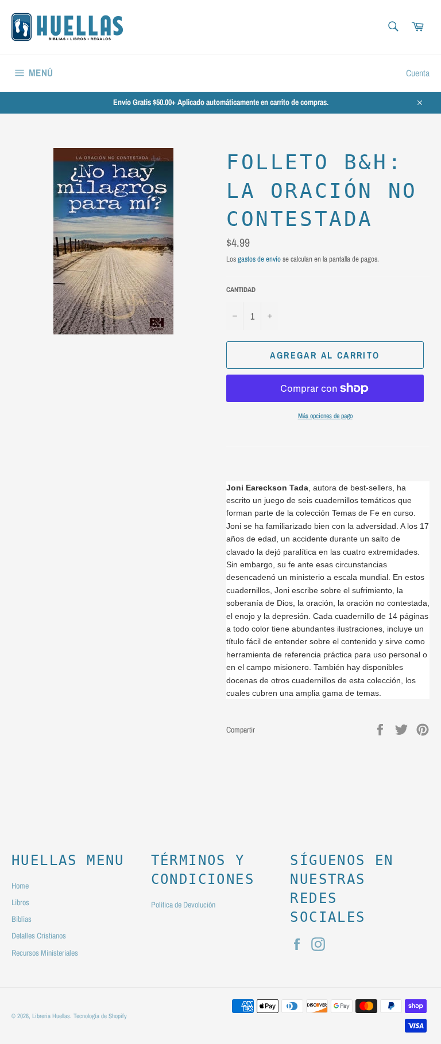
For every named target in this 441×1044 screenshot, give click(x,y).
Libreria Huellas (51, 1015)
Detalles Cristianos (38, 935)
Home (20, 886)
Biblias (21, 919)
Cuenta (418, 73)
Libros (20, 902)
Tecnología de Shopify (100, 1015)
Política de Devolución (183, 904)
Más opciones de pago (325, 415)
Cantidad (241, 289)
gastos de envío (259, 259)
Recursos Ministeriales (44, 953)
